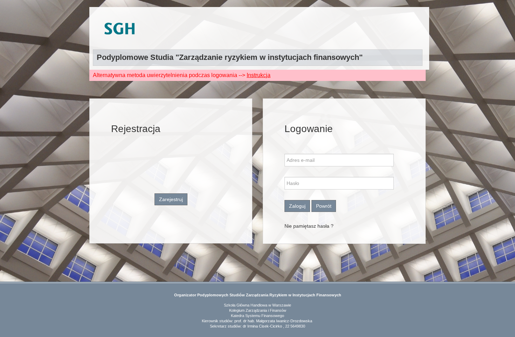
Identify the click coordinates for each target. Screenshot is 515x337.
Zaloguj (297, 206)
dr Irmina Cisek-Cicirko (262, 326)
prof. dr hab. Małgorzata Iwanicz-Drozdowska (273, 321)
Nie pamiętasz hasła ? (309, 226)
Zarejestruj (171, 199)
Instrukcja (258, 75)
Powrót (323, 206)
